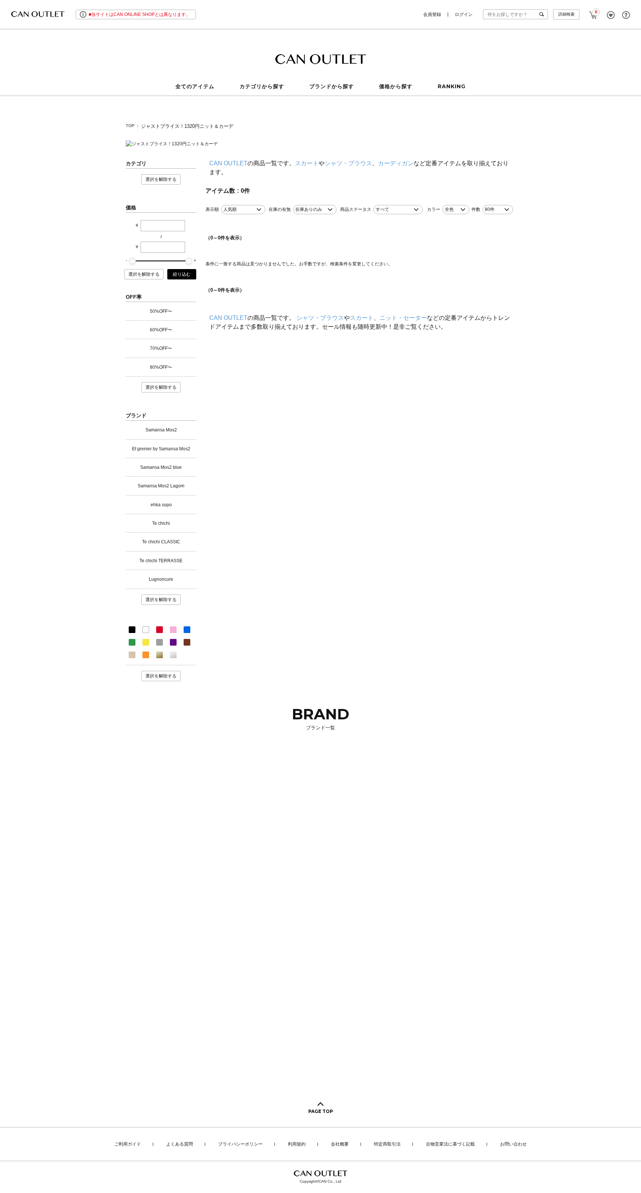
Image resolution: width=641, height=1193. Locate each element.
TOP (130, 125)
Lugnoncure (161, 579)
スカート (307, 163)
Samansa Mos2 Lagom (161, 485)
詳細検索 (566, 14)
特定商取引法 (387, 1144)
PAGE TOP (320, 1111)
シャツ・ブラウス (348, 163)
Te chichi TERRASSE (161, 560)
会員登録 (432, 14)
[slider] (132, 261)
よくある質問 (179, 1144)
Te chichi (161, 523)
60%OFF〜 (161, 329)
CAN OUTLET (228, 163)
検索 (543, 14)
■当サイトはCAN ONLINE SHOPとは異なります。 (139, 14)
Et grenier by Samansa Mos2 (161, 448)
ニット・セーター (403, 318)
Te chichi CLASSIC (161, 541)
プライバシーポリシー (240, 1144)
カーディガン (396, 163)
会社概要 (340, 1144)
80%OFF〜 (161, 367)
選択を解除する (161, 179)
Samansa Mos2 (161, 430)
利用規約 (297, 1144)
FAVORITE (610, 15)
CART (593, 13)
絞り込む (182, 274)
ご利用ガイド (127, 1144)
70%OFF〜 (161, 348)
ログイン (464, 14)
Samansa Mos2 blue (161, 467)
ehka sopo (161, 504)
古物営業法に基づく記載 (450, 1144)
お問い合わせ (513, 1144)
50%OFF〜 (161, 311)
